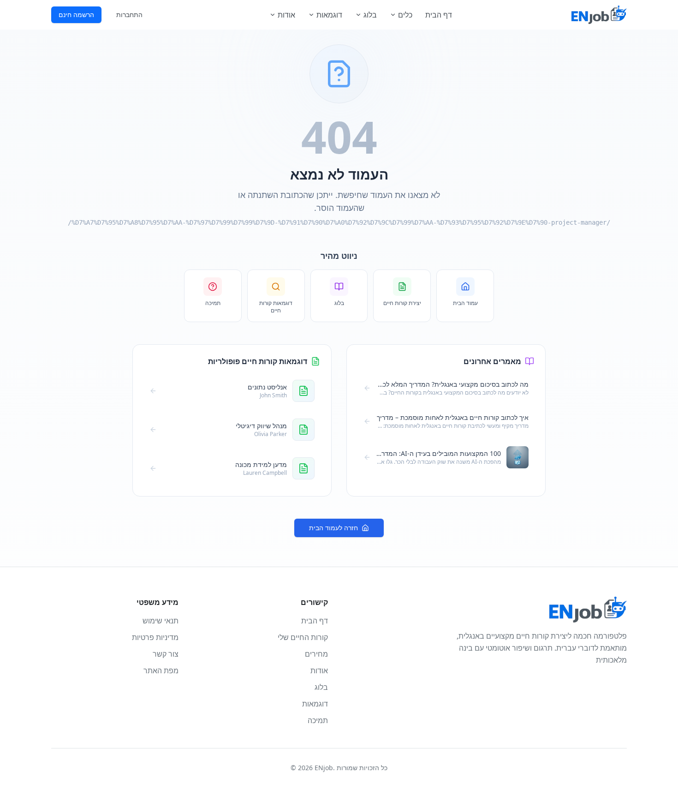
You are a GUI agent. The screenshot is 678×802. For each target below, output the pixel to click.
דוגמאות (329, 15)
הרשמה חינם (76, 14)
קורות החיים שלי (303, 637)
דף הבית (438, 15)
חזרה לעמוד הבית (333, 527)
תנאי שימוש (160, 621)
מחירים (316, 654)
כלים (405, 15)
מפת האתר (160, 670)
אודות (286, 15)
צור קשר (165, 654)
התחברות (129, 14)
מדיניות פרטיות (155, 637)
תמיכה (318, 720)
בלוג (370, 15)
